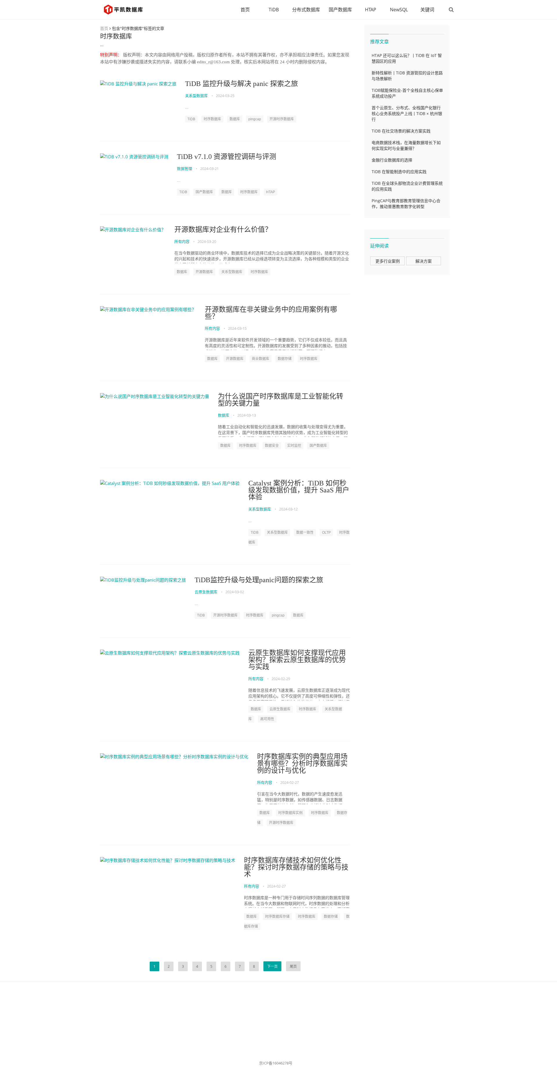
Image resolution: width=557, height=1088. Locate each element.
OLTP (326, 532)
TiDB (274, 9)
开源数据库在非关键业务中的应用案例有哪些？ (271, 313)
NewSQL (399, 9)
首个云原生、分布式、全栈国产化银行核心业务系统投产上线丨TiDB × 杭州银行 (407, 113)
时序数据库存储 (277, 917)
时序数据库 (212, 119)
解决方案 (423, 261)
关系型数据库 (196, 95)
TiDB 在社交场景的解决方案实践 (401, 131)
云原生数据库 (206, 591)
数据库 (234, 119)
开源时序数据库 (282, 119)
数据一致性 (305, 532)
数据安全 (272, 446)
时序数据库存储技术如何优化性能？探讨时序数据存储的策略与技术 (296, 867)
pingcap (254, 119)
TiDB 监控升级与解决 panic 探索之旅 (241, 83)
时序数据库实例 (290, 813)
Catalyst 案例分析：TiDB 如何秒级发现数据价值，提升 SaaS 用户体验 (298, 490)
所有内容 (181, 241)
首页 (245, 9)
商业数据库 (260, 359)
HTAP (370, 9)
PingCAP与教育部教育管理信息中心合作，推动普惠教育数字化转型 (406, 203)
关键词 (427, 9)
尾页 (293, 966)
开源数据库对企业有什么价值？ (223, 229)
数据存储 (285, 359)
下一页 (272, 966)
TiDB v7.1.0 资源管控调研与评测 (226, 156)
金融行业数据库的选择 (392, 160)
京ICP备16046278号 (275, 1063)
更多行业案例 (387, 261)
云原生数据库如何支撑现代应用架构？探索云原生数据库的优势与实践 (297, 659)
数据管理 (184, 168)
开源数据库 (204, 272)
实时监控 (294, 446)
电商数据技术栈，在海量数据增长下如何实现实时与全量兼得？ (406, 145)
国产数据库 (340, 9)
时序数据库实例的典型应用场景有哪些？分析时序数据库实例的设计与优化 (302, 763)
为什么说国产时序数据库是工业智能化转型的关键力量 (280, 400)
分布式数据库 (306, 9)
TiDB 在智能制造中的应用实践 (399, 171)
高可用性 (267, 719)
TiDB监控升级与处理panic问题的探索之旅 (259, 579)
